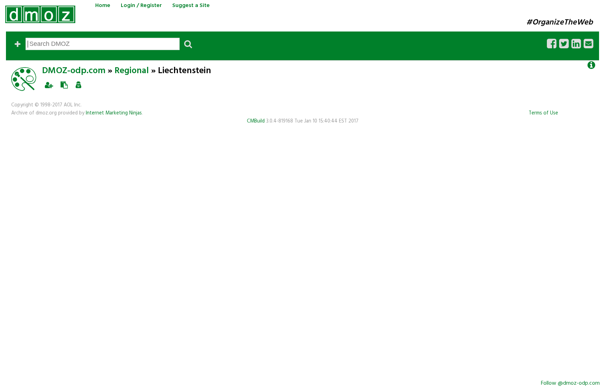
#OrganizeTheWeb (559, 22)
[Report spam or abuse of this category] (78, 85)
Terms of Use (543, 113)
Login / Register (141, 5)
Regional (131, 71)
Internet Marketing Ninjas (114, 113)
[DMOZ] (40, 14)
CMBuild (256, 121)
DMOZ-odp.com (73, 71)
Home (102, 5)
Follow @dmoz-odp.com (570, 383)
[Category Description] (591, 65)
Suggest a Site (191, 5)
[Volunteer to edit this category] (49, 85)
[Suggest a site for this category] (64, 85)
